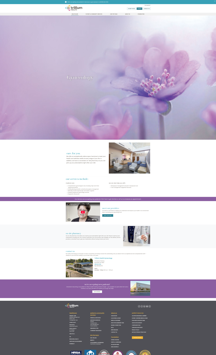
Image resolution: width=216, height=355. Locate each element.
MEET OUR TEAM (107, 215)
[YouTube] (147, 306)
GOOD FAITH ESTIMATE (137, 322)
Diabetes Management (74, 317)
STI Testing (71, 330)
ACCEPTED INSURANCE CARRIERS (139, 315)
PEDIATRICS (72, 324)
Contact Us (147, 8)
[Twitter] (142, 306)
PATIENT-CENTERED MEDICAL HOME (139, 318)
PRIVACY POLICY (135, 329)
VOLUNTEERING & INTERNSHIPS (97, 342)
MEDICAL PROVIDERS (115, 320)
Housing (92, 321)
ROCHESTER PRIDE (115, 344)
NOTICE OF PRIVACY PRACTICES (139, 332)
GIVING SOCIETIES (115, 339)
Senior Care (72, 318)
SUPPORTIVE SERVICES (95, 320)
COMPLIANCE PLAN (136, 325)
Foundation (141, 14)
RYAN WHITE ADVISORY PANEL (138, 320)
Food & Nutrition (93, 326)
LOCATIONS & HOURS (116, 318)
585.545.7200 (104, 2)
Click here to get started (90, 2)
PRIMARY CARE (72, 315)
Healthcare (75, 14)
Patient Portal (131, 8)
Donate (139, 8)
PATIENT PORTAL (137, 337)
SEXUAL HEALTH (72, 328)
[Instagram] (150, 306)
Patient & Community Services (94, 14)
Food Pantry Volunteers (95, 344)
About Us (127, 14)
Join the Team (113, 14)
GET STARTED (97, 291)
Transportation (93, 323)
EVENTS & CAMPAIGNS (116, 342)
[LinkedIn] (144, 306)
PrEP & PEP (71, 331)
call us (120, 199)
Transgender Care (73, 320)
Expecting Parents (73, 326)
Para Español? (147, 5)
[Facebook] (139, 306)
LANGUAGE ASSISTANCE (137, 327)
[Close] (215, 1)
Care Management (94, 324)
